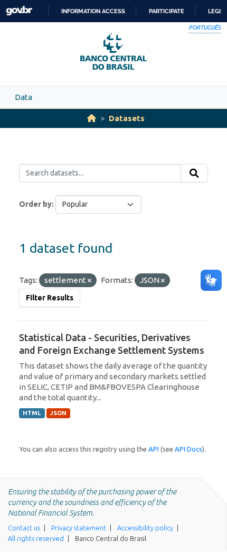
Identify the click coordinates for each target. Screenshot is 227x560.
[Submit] (194, 173)
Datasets (127, 118)
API (153, 449)
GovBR (19, 11)
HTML (32, 413)
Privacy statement (78, 527)
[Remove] (89, 281)
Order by (35, 204)
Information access (93, 11)
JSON (58, 413)
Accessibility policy (145, 527)
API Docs (188, 449)
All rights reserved (36, 538)
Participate (166, 11)
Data (23, 97)
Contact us (24, 527)
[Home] (91, 118)
